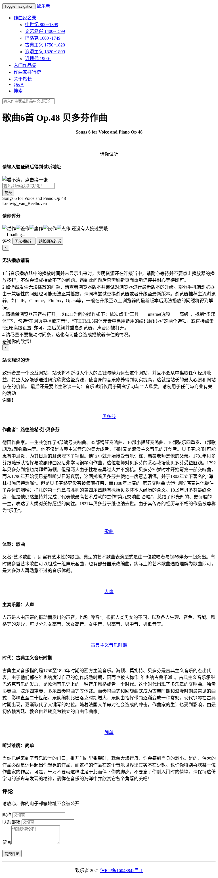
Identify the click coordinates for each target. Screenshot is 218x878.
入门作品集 (25, 65)
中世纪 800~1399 (41, 24)
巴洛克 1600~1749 (42, 38)
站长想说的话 (50, 241)
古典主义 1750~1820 (45, 45)
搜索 (18, 90)
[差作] (23, 228)
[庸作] (36, 228)
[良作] (50, 228)
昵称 (6, 815)
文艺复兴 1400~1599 (45, 31)
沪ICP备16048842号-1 (121, 870)
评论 (6, 241)
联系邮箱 (11, 822)
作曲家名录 (25, 17)
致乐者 (43, 6)
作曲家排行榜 (27, 72)
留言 (6, 842)
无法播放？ (24, 241)
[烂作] (9, 228)
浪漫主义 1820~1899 (45, 51)
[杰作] (63, 228)
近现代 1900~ (38, 58)
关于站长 (23, 79)
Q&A (19, 84)
